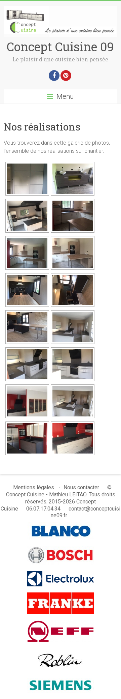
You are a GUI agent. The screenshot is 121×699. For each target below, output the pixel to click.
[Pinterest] (66, 75)
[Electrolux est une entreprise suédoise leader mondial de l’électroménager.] (60, 574)
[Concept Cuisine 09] (60, 9)
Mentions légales (33, 487)
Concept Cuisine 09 (60, 46)
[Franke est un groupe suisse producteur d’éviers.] (60, 595)
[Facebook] (54, 75)
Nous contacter (81, 487)
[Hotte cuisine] (60, 651)
